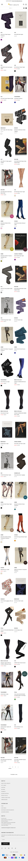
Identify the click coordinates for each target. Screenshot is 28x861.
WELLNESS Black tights (18, 34)
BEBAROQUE (3, 127)
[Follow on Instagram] (8, 848)
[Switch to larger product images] (23, 8)
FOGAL (2, 628)
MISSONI (16, 127)
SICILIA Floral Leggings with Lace (7, 600)
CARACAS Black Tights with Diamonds (6, 727)
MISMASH (3, 599)
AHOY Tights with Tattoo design (6, 129)
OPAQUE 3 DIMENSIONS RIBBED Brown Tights (20, 414)
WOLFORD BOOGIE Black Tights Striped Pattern (20, 289)
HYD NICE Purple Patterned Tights (7, 98)
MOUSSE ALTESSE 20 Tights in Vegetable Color (6, 256)
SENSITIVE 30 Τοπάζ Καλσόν (19, 349)
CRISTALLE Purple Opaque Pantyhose (5, 35)
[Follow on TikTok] (15, 848)
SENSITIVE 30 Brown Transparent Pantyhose (20, 570)
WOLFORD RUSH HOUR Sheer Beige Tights (6, 192)
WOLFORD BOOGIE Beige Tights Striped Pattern (20, 162)
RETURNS (3, 789)
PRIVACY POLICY (4, 795)
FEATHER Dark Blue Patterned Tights (19, 224)
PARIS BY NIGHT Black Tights (6, 504)
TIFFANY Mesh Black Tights (6, 474)
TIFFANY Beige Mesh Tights (6, 319)
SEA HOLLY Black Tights (18, 600)
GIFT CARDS (3, 785)
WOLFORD (16, 159)
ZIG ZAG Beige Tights (18, 630)
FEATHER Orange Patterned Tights (20, 536)
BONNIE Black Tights (4, 443)
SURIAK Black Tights (4, 694)
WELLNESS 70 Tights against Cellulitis (6, 162)
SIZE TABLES (3, 807)
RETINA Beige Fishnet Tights (19, 191)
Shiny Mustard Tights (4, 413)
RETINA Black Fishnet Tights (19, 67)
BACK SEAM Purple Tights (19, 255)
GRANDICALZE (17, 473)
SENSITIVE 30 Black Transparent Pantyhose (7, 350)
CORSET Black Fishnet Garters (20, 662)
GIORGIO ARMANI (17, 441)
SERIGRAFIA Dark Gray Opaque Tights (6, 68)
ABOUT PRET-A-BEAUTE (5, 783)
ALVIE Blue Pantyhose (18, 98)
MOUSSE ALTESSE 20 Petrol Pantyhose (19, 505)
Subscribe (5, 843)
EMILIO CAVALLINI (17, 379)
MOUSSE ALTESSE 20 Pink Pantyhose (5, 224)
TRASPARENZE (17, 96)
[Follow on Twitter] (5, 848)
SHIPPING (3, 787)
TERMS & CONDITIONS (5, 797)
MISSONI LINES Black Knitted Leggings (19, 130)
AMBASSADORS (4, 799)
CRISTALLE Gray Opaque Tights (6, 288)
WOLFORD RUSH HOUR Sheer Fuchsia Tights (6, 760)
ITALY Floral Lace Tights (5, 381)
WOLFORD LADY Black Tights (19, 443)
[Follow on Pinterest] (12, 848)
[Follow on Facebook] (2, 848)
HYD (1, 32)
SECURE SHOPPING (5, 793)
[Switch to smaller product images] (26, 8)
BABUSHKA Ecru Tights (5, 569)
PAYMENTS (3, 791)
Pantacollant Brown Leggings (19, 474)
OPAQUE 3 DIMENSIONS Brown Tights (20, 382)
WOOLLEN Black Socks (18, 726)
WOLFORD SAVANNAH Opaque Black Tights (20, 760)
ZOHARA (16, 221)
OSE (15, 65)
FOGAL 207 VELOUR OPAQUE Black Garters (7, 631)
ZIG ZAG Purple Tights (18, 319)
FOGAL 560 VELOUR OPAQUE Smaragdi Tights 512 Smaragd (19, 695)
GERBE (2, 221)
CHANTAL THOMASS (18, 253)
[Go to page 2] (18, 767)
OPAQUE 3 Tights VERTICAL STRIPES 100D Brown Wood (6, 663)
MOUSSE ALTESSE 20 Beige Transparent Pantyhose (6, 537)
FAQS (2, 805)
